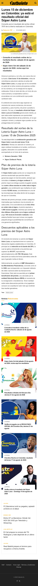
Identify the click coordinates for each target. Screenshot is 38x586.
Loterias (7, 324)
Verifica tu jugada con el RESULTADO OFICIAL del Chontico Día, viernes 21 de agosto (18, 426)
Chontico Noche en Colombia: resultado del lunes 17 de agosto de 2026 (18, 459)
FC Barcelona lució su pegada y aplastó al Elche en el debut (19, 507)
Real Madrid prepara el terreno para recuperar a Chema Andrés (17, 547)
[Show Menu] (2, 3)
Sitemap (18, 567)
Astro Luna (9, 292)
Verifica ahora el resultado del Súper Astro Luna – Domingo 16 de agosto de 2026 (18, 491)
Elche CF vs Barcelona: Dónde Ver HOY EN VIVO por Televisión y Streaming (17, 520)
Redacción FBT (7, 30)
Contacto (8, 565)
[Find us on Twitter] (19, 581)
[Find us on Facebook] (17, 581)
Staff (3, 565)
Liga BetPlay (8, 529)
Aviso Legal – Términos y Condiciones (24, 565)
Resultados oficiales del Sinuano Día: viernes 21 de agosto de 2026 (17, 394)
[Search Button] (35, 3)
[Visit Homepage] (19, 3)
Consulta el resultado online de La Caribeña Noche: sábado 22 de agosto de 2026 (19, 60)
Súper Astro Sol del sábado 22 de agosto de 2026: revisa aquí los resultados (17, 68)
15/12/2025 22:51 (21, 30)
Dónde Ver (7, 515)
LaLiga (6, 503)
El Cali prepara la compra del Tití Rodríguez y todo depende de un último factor (19, 534)
